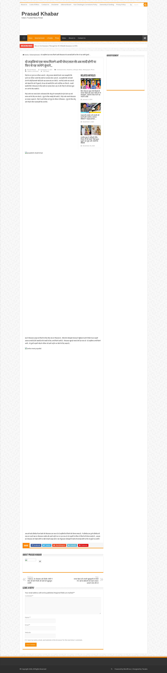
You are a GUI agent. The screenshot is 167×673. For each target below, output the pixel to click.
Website (28, 632)
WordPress (127, 669)
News (30, 38)
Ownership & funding (107, 4)
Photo (57, 38)
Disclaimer (55, 4)
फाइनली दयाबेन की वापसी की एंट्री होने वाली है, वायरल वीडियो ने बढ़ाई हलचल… (90, 117)
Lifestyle (50, 38)
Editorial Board (66, 4)
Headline (69, 70)
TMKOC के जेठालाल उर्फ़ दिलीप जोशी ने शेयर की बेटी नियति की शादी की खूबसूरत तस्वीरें (40, 580)
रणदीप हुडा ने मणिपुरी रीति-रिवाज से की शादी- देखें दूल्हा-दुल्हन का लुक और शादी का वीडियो (90, 140)
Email (27, 625)
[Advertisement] (126, 73)
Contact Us (45, 4)
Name (27, 617)
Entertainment (40, 38)
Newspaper (86, 70)
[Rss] (131, 4)
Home (26, 55)
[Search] (145, 4)
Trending (24, 37)
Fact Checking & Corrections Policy (85, 4)
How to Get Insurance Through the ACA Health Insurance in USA (56, 46)
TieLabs (144, 669)
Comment (29, 596)
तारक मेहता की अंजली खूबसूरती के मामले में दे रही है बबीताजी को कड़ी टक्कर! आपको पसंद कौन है (86, 580)
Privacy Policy (121, 4)
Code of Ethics (34, 4)
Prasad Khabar (40, 14)
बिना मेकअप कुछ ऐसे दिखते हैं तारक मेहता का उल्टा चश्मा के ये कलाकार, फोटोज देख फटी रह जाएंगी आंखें (91, 94)
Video (64, 38)
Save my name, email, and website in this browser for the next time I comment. (55, 640)
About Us (24, 4)
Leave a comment (33, 71)
